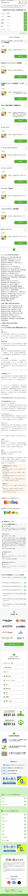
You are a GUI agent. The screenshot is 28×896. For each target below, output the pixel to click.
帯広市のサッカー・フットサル (14, 258)
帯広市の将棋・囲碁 (5, 286)
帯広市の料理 (12, 298)
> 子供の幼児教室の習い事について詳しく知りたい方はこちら (13, 397)
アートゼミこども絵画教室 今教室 (8, 524)
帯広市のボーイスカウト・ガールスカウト (9, 280)
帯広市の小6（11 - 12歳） (18, 313)
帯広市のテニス (4, 260)
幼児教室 (3, 46)
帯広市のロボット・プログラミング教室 (9, 284)
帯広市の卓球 (3, 262)
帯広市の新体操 (4, 258)
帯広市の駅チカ (12, 318)
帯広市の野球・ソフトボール (14, 260)
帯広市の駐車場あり (20, 318)
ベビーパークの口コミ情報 (10, 548)
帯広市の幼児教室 (22, 277)
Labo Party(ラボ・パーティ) (7, 562)
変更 (25, 13)
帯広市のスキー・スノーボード (7, 268)
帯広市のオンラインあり (14, 314)
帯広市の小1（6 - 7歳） (6, 309)
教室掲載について (14, 890)
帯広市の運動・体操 (17, 257)
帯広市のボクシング (5, 273)
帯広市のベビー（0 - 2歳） (6, 305)
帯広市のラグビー (18, 262)
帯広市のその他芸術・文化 (6, 300)
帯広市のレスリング (14, 273)
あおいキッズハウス (6, 229)
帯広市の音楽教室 (14, 289)
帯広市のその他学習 (13, 287)
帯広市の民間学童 (4, 287)
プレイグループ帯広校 (7, 188)
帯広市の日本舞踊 (4, 298)
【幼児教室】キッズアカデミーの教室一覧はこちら (10, 508)
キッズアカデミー (5, 551)
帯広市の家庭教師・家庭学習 (16, 286)
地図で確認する (23, 33)
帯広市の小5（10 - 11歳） (6, 313)
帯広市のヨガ (17, 268)
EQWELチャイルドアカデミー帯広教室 (11, 63)
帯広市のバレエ (22, 291)
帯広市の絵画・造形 (5, 296)
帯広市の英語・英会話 (5, 277)
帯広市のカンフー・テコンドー (7, 275)
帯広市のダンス (4, 293)
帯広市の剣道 (3, 271)
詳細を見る (21, 56)
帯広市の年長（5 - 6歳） (17, 307)
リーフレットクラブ (6, 168)
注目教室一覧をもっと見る (14, 644)
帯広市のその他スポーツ (20, 275)
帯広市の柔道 (23, 269)
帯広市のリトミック (5, 291)
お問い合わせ (7, 890)
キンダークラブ (5, 127)
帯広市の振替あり (4, 318)
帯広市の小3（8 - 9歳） (6, 311)
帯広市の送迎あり (4, 320)
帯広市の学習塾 (14, 277)
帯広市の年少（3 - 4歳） (18, 305)
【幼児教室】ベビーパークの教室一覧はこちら (10, 498)
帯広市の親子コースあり (6, 316)
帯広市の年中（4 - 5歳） (6, 307)
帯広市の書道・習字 (5, 282)
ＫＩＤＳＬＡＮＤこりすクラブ (9, 147)
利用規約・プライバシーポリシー (12, 891)
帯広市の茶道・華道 (14, 296)
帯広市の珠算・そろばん (15, 282)
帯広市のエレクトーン (5, 289)
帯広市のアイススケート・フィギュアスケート (10, 266)
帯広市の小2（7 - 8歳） (16, 309)
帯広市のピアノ (21, 287)
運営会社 (20, 891)
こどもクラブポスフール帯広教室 (10, 209)
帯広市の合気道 (10, 271)
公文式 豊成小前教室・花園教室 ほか (11, 105)
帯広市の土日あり (4, 314)
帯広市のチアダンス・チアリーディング (16, 293)
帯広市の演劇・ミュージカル (16, 295)
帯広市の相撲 (17, 271)
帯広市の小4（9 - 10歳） (17, 311)
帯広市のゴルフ (10, 262)
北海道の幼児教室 (4, 325)
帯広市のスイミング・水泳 (6, 257)
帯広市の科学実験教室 (5, 278)
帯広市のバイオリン (14, 291)
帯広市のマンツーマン (16, 316)
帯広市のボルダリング (5, 269)
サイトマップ (20, 890)
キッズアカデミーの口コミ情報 (10, 558)
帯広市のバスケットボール (6, 264)
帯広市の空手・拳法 (15, 269)
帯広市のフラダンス (5, 295)
